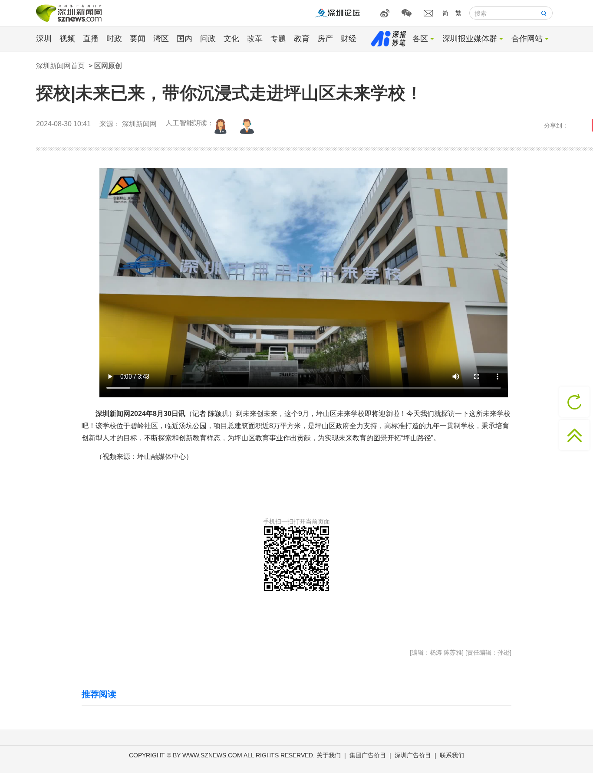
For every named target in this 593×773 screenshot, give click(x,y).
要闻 (137, 38)
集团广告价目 (367, 755)
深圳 (44, 38)
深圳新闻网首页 (60, 65)
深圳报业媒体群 (469, 38)
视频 (67, 38)
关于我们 (328, 755)
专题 (278, 38)
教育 (302, 38)
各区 (420, 38)
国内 (184, 38)
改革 (255, 38)
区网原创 (108, 65)
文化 (231, 38)
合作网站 (527, 38)
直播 (91, 38)
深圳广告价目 (413, 755)
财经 (348, 38)
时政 (114, 38)
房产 (325, 38)
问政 (208, 38)
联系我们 (452, 755)
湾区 (161, 38)
